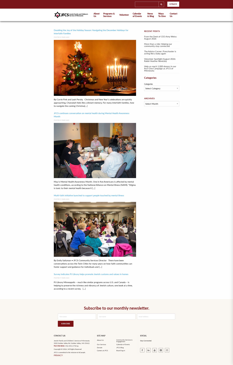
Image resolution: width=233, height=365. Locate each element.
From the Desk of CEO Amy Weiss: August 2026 (160, 37)
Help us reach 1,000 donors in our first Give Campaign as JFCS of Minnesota (160, 68)
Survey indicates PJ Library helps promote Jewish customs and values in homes (91, 274)
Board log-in (120, 350)
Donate (173, 4)
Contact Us (173, 14)
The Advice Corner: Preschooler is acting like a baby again (160, 52)
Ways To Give (162, 14)
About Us (100, 340)
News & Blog (150, 14)
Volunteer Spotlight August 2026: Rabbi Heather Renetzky (160, 60)
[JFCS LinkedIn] (148, 350)
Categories (148, 84)
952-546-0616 (59, 346)
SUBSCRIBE (65, 324)
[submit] (161, 4)
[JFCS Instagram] (167, 350)
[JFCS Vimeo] (161, 350)
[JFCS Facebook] (142, 350)
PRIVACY (58, 355)
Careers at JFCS (102, 350)
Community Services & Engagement (124, 340)
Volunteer (124, 14)
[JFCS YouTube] (155, 350)
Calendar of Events (137, 14)
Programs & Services (109, 14)
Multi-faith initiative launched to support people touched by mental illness (89, 195)
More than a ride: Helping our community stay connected (158, 45)
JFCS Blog (120, 347)
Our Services (101, 344)
